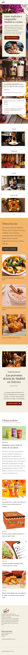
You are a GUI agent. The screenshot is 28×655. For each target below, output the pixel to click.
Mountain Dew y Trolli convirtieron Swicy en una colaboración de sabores (13, 504)
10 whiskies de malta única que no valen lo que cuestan (14, 85)
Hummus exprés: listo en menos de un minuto (14, 101)
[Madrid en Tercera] (3, 2)
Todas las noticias (12, 37)
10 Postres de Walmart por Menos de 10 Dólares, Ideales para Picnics (13, 109)
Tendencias (6, 89)
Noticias (6, 104)
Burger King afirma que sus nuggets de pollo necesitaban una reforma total (14, 595)
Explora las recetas (10, 249)
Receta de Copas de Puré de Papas (11, 337)
